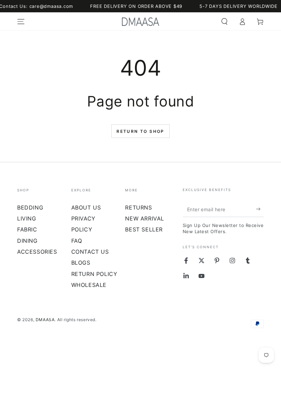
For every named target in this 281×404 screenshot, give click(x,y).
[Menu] (21, 21)
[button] (224, 21)
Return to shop (140, 131)
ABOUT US (86, 207)
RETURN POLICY (94, 273)
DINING (27, 240)
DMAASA (45, 319)
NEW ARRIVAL (144, 218)
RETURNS (138, 207)
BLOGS (80, 262)
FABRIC (27, 229)
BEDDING (30, 207)
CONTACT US (90, 251)
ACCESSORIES (37, 251)
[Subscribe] (260, 209)
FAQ (76, 240)
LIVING (26, 218)
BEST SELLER (144, 229)
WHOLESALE (89, 284)
